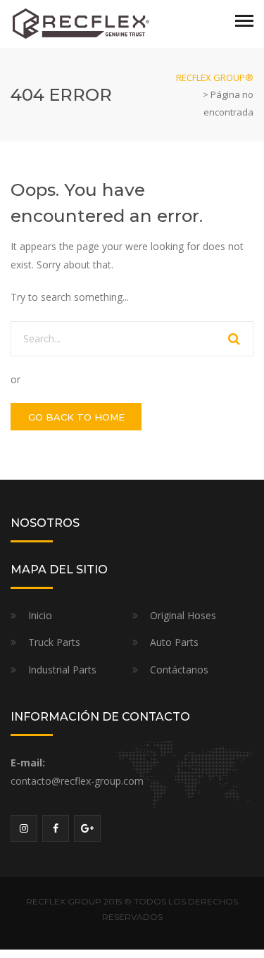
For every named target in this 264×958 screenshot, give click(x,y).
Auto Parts (174, 642)
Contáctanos (179, 669)
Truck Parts (54, 642)
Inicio (40, 615)
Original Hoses (183, 615)
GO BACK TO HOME (76, 417)
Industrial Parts (62, 669)
